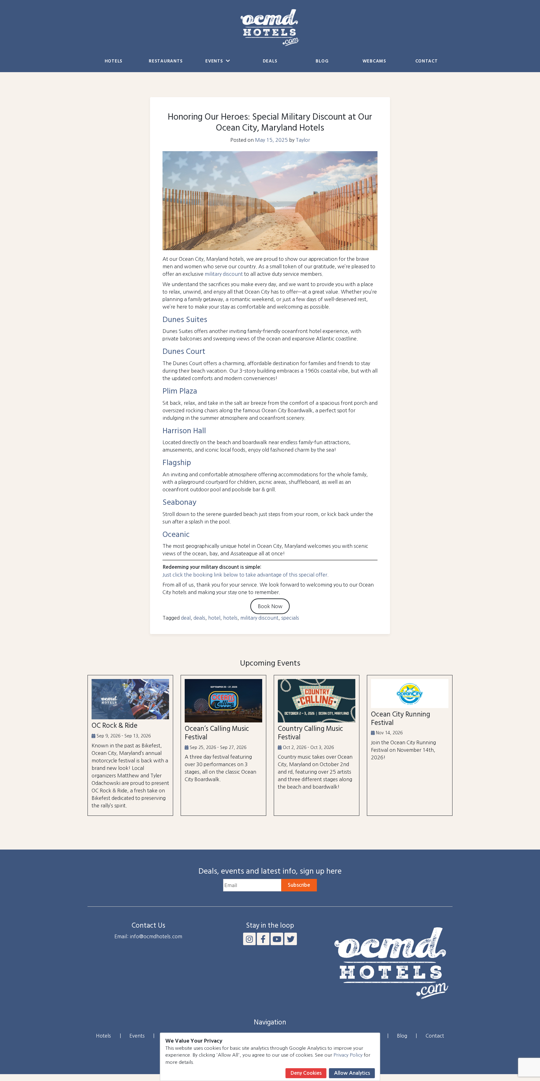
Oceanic (176, 534)
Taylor (303, 139)
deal (186, 617)
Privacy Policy (347, 1055)
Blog (322, 61)
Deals (270, 61)
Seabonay (179, 502)
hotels (230, 617)
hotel (214, 617)
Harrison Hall (184, 431)
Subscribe (299, 885)
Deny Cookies (306, 1073)
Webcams (374, 61)
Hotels (113, 61)
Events (214, 61)
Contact (426, 61)
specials (290, 617)
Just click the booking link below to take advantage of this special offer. (245, 574)
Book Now (270, 606)
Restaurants (165, 61)
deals (199, 617)
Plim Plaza (179, 391)
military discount (224, 273)
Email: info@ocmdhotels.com (148, 936)
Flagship (176, 463)
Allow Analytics (352, 1073)
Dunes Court (183, 351)
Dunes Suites (184, 320)
